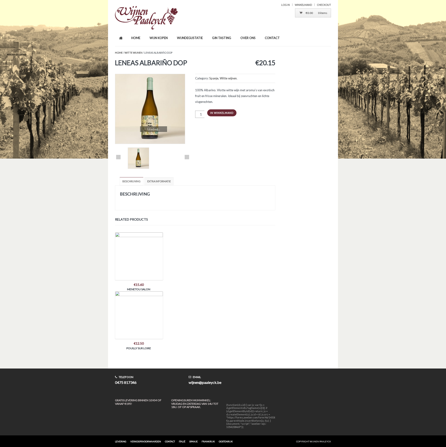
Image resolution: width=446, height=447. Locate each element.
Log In (285, 4)
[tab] (132, 181)
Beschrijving (131, 181)
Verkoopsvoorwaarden (145, 441)
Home (119, 52)
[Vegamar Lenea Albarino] (152, 109)
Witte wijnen (133, 52)
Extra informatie (159, 181)
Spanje (213, 78)
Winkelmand (303, 4)
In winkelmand (221, 112)
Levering (120, 441)
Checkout (324, 4)
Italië (182, 441)
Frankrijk (208, 441)
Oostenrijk (226, 441)
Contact (170, 441)
